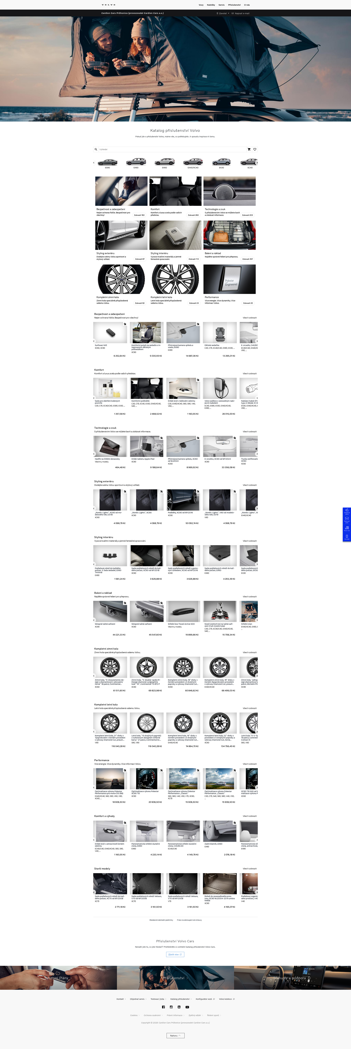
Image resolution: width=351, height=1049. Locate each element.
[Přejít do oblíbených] (255, 149)
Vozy (201, 5)
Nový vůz (347, 530)
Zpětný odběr (195, 1015)
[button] (222, 13)
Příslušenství (234, 5)
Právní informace (174, 1015)
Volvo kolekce (225, 999)
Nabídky (211, 5)
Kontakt (347, 539)
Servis (222, 5)
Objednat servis (347, 513)
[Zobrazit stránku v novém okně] (163, 1007)
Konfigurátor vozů (204, 999)
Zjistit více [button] (174, 954)
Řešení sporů (213, 1015)
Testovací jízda (347, 521)
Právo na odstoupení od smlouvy (189, 920)
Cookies (134, 1015)
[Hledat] (96, 149)
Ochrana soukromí (152, 1015)
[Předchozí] (93, 162)
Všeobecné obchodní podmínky (161, 920)
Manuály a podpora (291, 978)
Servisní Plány (57, 978)
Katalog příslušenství (179, 999)
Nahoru (174, 1035)
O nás (247, 5)
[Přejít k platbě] (249, 149)
